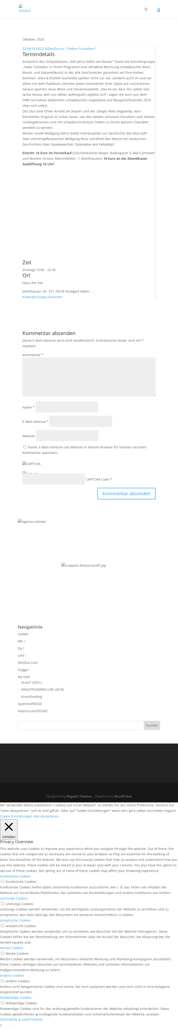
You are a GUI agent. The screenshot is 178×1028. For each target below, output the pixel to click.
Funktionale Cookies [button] (15, 876)
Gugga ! (24, 669)
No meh (24, 677)
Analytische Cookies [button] (15, 920)
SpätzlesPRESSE (30, 704)
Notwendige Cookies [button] (16, 997)
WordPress (123, 796)
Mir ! (21, 641)
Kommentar (33, 355)
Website (28, 436)
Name (28, 407)
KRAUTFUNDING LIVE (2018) (42, 689)
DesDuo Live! (28, 662)
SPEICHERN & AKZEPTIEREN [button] (21, 1019)
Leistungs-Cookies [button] (14, 898)
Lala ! (22, 655)
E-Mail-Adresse (35, 421)
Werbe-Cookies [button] (11, 948)
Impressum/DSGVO (33, 711)
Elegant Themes (79, 796)
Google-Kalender (50, 297)
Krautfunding (31, 696)
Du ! (21, 648)
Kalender (29, 297)
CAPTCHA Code (97, 479)
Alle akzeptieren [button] (46, 816)
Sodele (23, 634)
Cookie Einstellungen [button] (16, 816)
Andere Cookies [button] (12, 975)
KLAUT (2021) (31, 682)
